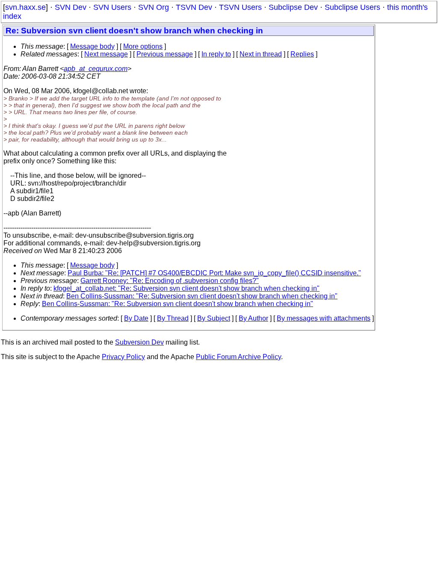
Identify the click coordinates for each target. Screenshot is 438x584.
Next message (106, 54)
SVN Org (153, 7)
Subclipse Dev (293, 7)
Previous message (164, 54)
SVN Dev (70, 7)
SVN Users (112, 7)
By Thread (173, 318)
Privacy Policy (123, 356)
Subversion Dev (139, 342)
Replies (302, 54)
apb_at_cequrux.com (95, 68)
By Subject (213, 318)
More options (143, 46)
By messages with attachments (323, 318)
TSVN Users (240, 7)
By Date (136, 318)
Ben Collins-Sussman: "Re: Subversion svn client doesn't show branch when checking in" (201, 296)
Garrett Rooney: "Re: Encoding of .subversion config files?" (169, 280)
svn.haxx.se (25, 7)
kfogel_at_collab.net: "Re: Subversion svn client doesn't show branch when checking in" (186, 288)
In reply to (216, 54)
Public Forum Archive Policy (238, 356)
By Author (253, 318)
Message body (92, 46)
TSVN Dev (194, 7)
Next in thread (261, 54)
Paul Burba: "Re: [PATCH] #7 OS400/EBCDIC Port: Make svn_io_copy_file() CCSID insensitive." (214, 273)
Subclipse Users (352, 7)
